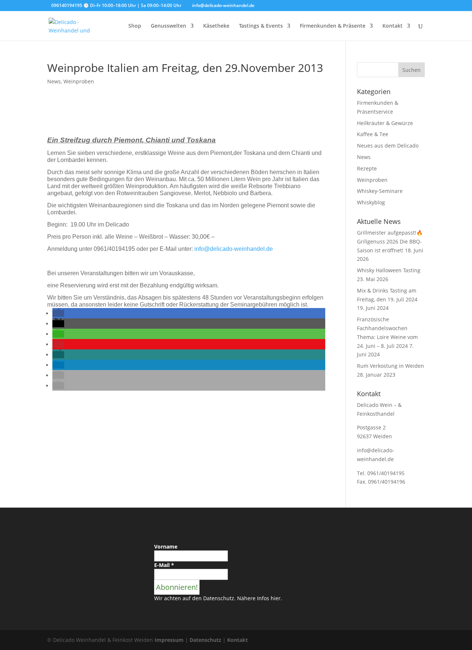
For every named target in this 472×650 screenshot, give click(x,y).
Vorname (165, 546)
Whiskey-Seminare (380, 190)
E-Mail (164, 564)
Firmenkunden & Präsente (332, 26)
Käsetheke (216, 26)
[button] (58, 313)
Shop (134, 26)
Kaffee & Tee (372, 134)
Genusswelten (168, 26)
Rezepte (367, 168)
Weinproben (78, 81)
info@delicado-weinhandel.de (233, 249)
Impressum (169, 639)
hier (276, 598)
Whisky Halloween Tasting (388, 270)
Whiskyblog (371, 202)
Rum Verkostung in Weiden (390, 365)
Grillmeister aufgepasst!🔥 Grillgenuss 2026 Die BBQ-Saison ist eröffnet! (390, 241)
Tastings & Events (261, 26)
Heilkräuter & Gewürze (385, 123)
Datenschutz (205, 639)
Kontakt (392, 26)
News (54, 81)
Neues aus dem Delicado (388, 145)
